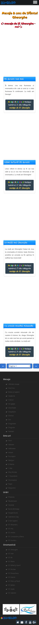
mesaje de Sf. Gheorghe (19, 107)
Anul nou (11, 388)
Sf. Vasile (11, 589)
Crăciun (11, 400)
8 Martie (11, 464)
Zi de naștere (12, 521)
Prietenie (11, 497)
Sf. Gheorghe (13, 550)
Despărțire (12, 412)
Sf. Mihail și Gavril (14, 565)
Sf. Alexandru (13, 525)
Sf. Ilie (10, 557)
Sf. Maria (11, 561)
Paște (10, 484)
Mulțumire (11, 488)
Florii (10, 440)
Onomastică (12, 480)
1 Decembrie (12, 476)
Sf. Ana (10, 529)
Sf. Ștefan (11, 585)
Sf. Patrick (11, 577)
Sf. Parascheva (13, 573)
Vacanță (11, 505)
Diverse (11, 416)
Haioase (11, 444)
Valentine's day (13, 517)
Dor (9, 420)
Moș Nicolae (12, 472)
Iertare (10, 452)
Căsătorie (11, 396)
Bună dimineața (13, 509)
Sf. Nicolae (12, 569)
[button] (34, 1)
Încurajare (11, 456)
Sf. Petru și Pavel (14, 581)
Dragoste (11, 427)
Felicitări (11, 431)
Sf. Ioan (11, 553)
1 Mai (10, 468)
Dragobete (12, 423)
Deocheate (12, 408)
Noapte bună (13, 513)
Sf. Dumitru (12, 540)
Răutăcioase (12, 501)
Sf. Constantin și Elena (16, 536)
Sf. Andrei (11, 532)
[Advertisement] (19, 51)
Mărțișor (11, 460)
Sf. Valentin (12, 593)
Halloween (12, 448)
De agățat (11, 404)
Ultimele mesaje (13, 384)
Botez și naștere (13, 392)
